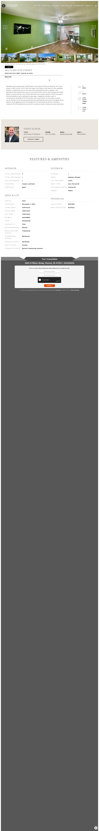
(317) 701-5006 (50, 134)
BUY (35, 5)
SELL (39, 5)
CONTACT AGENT (33, 139)
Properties (46, 5)
